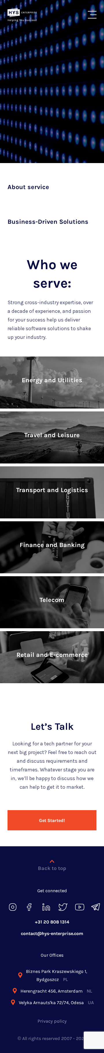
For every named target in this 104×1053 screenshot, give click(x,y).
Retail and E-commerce (52, 655)
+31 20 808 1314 (52, 922)
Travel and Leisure (52, 435)
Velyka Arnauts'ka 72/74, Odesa (56, 1002)
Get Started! (52, 820)
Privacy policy (52, 1021)
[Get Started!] (52, 810)
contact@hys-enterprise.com (52, 933)
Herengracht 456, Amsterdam (56, 991)
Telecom (52, 600)
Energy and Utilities (52, 380)
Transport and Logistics (52, 490)
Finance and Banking (52, 545)
